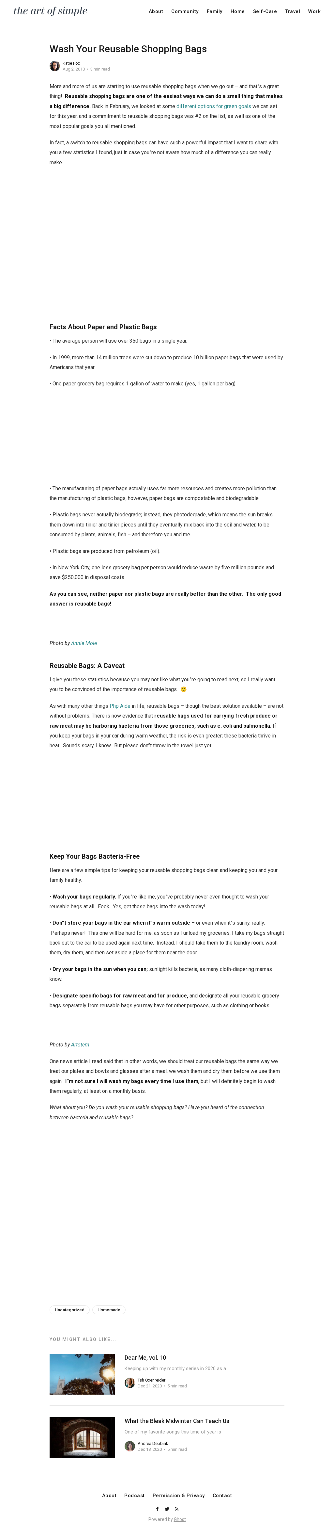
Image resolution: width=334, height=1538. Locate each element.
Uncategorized (69, 1309)
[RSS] (176, 1509)
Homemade (109, 1309)
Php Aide (120, 706)
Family (214, 11)
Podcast (134, 1495)
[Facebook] (158, 1509)
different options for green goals (213, 106)
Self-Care (265, 11)
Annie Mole (84, 643)
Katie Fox (71, 63)
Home (238, 11)
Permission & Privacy (179, 1495)
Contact (222, 1495)
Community (185, 11)
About (156, 11)
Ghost (180, 1519)
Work (314, 11)
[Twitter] (167, 1509)
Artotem (80, 1045)
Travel (292, 11)
